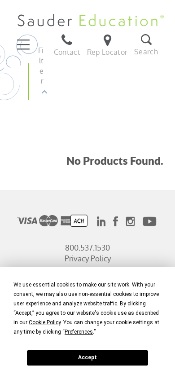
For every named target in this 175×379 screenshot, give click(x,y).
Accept (87, 357)
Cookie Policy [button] (45, 322)
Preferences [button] (79, 332)
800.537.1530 (87, 247)
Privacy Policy (88, 258)
